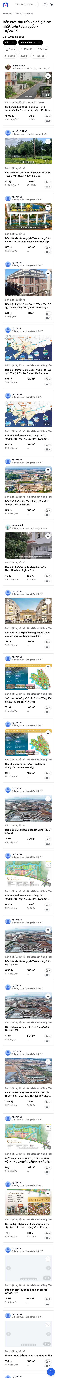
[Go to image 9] (35, 227)
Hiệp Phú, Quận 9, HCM (36, 528)
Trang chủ (7, 14)
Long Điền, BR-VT (34, 199)
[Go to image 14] (39, 359)
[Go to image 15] (39, 556)
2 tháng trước (18, 134)
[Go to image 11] (34, 359)
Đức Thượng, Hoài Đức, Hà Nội (39, 68)
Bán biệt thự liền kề (24, 14)
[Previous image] (8, 85)
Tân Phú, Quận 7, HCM (36, 134)
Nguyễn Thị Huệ (19, 131)
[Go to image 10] (32, 359)
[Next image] (48, 85)
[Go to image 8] (33, 227)
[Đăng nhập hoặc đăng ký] (51, 4)
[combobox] (26, 4)
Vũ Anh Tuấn (18, 525)
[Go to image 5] (30, 162)
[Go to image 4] (31, 96)
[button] (51, 1372)
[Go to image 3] (29, 96)
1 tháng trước (18, 68)
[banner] (5, 4)
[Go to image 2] (27, 96)
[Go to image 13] (37, 359)
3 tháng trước (18, 199)
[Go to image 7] (33, 162)
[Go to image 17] (39, 622)
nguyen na (17, 197)
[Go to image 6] (31, 162)
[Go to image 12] (36, 359)
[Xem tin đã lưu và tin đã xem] (45, 4)
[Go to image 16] (41, 556)
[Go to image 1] (26, 96)
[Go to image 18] (41, 622)
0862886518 (18, 65)
